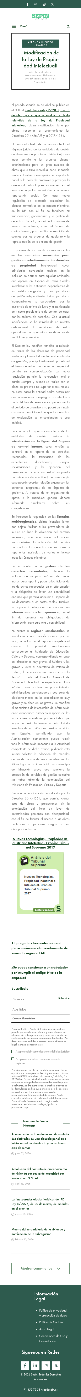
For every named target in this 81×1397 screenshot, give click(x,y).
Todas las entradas (38, 72)
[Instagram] (44, 4)
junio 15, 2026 (23, 1153)
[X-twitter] (52, 4)
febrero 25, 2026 (24, 1239)
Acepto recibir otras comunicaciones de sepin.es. (38, 1061)
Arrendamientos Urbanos (40, 44)
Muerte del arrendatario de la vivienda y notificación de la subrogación (38, 1231)
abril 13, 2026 (23, 1183)
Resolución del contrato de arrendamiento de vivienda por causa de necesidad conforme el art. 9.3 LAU (39, 1173)
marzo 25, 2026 (24, 1214)
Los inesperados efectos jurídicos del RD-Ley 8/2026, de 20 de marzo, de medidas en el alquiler (40, 1204)
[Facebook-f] (27, 4)
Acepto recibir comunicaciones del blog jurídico (43, 1051)
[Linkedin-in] (36, 4)
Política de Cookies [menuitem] (51, 1322)
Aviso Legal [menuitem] (46, 1329)
